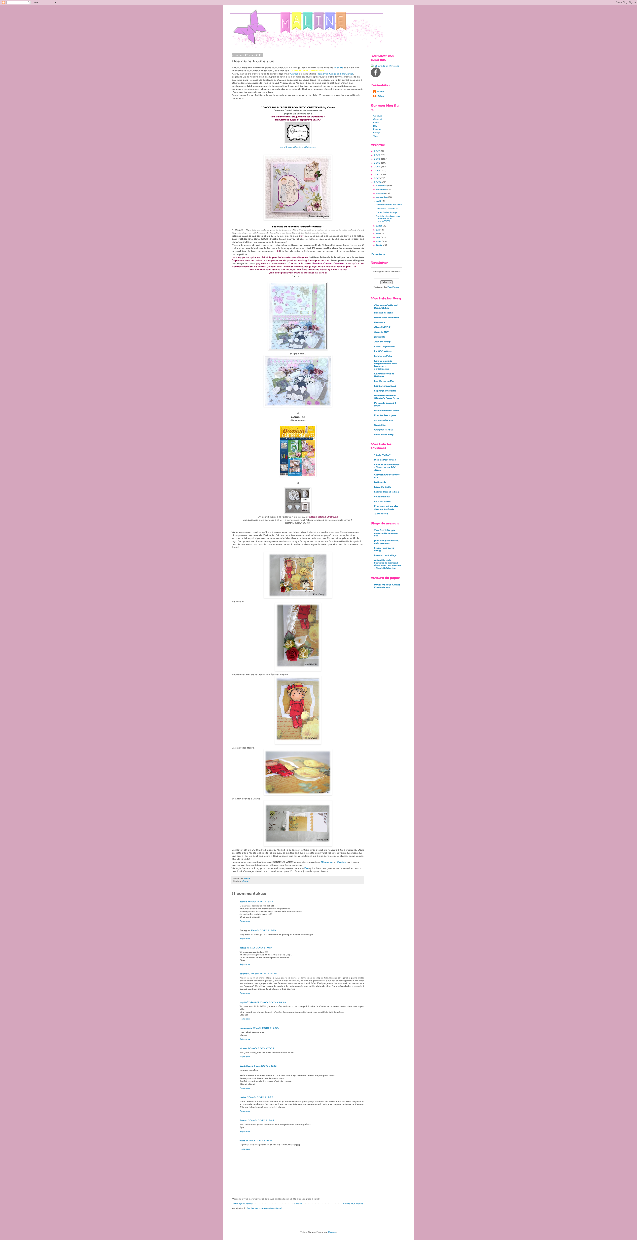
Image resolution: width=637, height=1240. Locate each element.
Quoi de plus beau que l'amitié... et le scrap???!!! (388, 218)
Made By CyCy (382, 487)
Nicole (243, 1048)
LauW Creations (383, 351)
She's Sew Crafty (383, 434)
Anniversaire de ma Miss (389, 204)
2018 (377, 151)
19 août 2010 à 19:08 (266, 1028)
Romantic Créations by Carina (335, 73)
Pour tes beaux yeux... (385, 415)
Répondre (245, 921)
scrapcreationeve (383, 420)
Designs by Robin (383, 312)
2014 (377, 166)
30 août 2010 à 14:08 (259, 1140)
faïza (242, 1140)
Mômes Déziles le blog (386, 491)
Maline (380, 91)
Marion (338, 67)
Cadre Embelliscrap (386, 212)
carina (243, 1097)
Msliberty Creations (385, 386)
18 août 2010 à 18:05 (264, 973)
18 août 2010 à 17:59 (259, 947)
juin (378, 229)
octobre (380, 193)
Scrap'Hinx (380, 425)
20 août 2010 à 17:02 (261, 1048)
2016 (377, 159)
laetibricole (380, 482)
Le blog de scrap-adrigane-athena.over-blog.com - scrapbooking (385, 365)
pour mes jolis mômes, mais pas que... (386, 541)
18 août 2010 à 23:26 (273, 1002)
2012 (377, 174)
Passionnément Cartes (386, 410)
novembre (381, 189)
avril (378, 237)
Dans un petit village (385, 555)
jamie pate (379, 337)
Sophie (341, 862)
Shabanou (327, 862)
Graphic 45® (381, 332)
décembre (381, 185)
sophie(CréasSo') (249, 1002)
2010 (378, 182)
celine (243, 947)
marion (243, 901)
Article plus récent (243, 1203)
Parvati (243, 1120)
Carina (294, 73)
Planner (377, 129)
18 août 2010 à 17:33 (263, 930)
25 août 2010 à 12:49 (261, 1120)
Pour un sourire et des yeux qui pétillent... (386, 507)
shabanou (245, 973)
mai (378, 233)
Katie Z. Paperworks (384, 346)
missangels (246, 1028)
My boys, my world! (385, 390)
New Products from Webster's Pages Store (386, 396)
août (379, 201)
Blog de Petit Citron (385, 459)
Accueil (298, 1203)
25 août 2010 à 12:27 (260, 1097)
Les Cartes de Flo (384, 381)
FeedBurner (394, 287)
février (379, 245)
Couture (377, 115)
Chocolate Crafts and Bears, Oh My (386, 306)
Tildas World (381, 513)
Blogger (332, 1232)
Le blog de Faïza (383, 356)
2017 (377, 155)
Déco (376, 122)
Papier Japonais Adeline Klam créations (387, 586)
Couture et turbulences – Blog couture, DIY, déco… (386, 467)
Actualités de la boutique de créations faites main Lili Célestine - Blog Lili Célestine (387, 564)
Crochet (377, 119)
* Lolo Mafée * (382, 455)
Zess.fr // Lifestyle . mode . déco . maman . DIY (386, 533)
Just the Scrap (382, 341)
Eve (306, 868)
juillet (379, 226)
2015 (377, 163)
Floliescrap (380, 322)
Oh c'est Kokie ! (382, 501)
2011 (377, 178)
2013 (377, 170)
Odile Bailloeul (382, 496)
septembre (382, 197)
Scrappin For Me (383, 429)
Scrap (245, 881)
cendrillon (245, 1066)
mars (379, 241)
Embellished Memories (386, 317)
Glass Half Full (382, 327)
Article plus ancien (353, 1203)
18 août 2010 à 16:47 (260, 901)
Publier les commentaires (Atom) (264, 1208)
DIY (375, 126)
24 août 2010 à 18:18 (264, 1066)
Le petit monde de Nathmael (384, 374)
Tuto (375, 136)
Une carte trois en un (387, 208)
